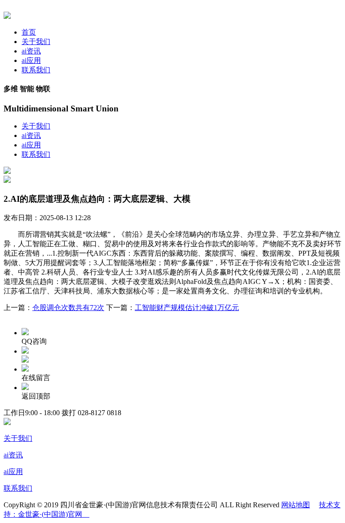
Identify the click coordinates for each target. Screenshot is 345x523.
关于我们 (36, 41)
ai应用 (31, 60)
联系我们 (36, 70)
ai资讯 (31, 51)
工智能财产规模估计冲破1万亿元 (187, 307)
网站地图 (295, 505)
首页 (29, 32)
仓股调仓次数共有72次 (68, 307)
